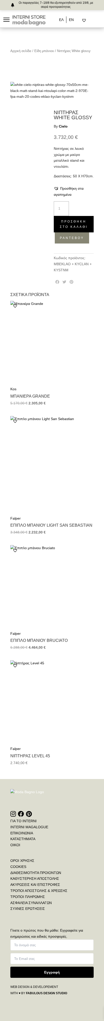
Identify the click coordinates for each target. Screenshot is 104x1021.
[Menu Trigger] (6, 19)
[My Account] (90, 20)
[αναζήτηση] (80, 20)
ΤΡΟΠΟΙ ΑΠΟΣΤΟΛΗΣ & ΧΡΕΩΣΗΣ (38, 891)
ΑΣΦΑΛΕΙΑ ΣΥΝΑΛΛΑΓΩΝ (31, 903)
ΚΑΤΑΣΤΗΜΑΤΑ (22, 839)
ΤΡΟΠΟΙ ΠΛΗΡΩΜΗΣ (27, 897)
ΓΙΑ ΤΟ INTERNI (23, 821)
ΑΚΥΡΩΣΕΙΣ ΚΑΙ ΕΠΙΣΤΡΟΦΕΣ (35, 885)
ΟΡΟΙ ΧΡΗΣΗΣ (22, 861)
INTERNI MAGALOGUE (29, 827)
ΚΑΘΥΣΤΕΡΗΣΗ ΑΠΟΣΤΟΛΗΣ (34, 879)
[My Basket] (94, 20)
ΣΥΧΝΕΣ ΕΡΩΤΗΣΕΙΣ (27, 909)
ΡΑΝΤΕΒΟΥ (72, 238)
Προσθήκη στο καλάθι (74, 224)
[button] (74, 192)
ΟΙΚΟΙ (15, 845)
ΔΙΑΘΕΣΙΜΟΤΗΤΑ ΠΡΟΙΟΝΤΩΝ (35, 873)
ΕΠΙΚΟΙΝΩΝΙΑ (21, 833)
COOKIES (18, 867)
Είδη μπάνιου (44, 51)
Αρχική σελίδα (20, 51)
